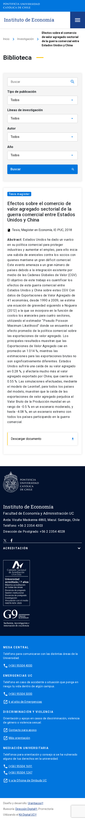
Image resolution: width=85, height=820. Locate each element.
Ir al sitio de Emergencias (25, 701)
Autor (11, 128)
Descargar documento (42, 439)
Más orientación (19, 738)
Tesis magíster (19, 194)
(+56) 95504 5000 (20, 693)
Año (10, 147)
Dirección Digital (25, 809)
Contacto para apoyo (23, 730)
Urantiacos (34, 803)
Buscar (42, 169)
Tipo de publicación (21, 92)
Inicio (6, 39)
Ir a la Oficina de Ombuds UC (28, 780)
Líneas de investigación (25, 110)
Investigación (25, 39)
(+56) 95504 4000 (20, 665)
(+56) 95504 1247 (20, 772)
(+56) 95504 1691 (20, 766)
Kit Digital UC (27, 814)
